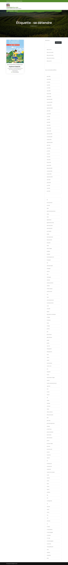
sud (47, 497)
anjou (48, 216)
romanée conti (49, 463)
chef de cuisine (49, 291)
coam (48, 297)
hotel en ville (49, 366)
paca (47, 417)
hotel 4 (48, 357)
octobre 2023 (49, 173)
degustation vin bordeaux (51, 314)
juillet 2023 (49, 182)
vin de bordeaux (49, 529)
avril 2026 (48, 87)
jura (47, 368)
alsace (48, 214)
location (48, 380)
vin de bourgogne (50, 532)
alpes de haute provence (51, 211)
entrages (48, 317)
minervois (48, 406)
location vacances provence (52, 383)
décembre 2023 (49, 168)
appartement (49, 219)
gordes (48, 340)
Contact (16, 10)
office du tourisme (50, 414)
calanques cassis (50, 265)
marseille (48, 403)
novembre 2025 (49, 102)
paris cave (48, 420)
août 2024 (48, 145)
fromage (48, 325)
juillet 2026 (49, 79)
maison (48, 400)
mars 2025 (48, 125)
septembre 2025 (50, 108)
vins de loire (49, 543)
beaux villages (49, 248)
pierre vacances (49, 437)
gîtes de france (49, 337)
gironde (48, 328)
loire (47, 388)
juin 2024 (48, 151)
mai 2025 (48, 119)
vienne (48, 512)
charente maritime (50, 282)
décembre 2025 (49, 99)
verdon (48, 509)
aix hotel (48, 205)
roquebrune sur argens (51, 472)
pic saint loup (49, 429)
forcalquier (49, 320)
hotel (48, 354)
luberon (48, 394)
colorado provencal (50, 302)
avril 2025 (48, 122)
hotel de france (49, 363)
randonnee (49, 454)
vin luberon (49, 535)
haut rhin (48, 345)
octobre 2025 (49, 105)
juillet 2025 (49, 113)
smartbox (48, 492)
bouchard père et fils (50, 257)
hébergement (49, 348)
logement (48, 386)
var (47, 503)
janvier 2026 (49, 96)
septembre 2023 (50, 176)
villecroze (48, 520)
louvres (48, 391)
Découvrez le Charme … (51, 58)
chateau (48, 285)
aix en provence (49, 202)
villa (47, 515)
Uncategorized (49, 500)
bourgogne (49, 259)
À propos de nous (10, 10)
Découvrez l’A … (49, 49)
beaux (48, 245)
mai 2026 (48, 85)
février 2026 (49, 93)
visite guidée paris (50, 546)
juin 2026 (48, 82)
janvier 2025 (49, 130)
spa (47, 495)
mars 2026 (48, 90)
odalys (48, 409)
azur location (49, 231)
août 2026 (48, 76)
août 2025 (48, 110)
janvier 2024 (49, 165)
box (47, 262)
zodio (48, 558)
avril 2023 (48, 191)
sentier (48, 486)
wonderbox (49, 555)
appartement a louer (50, 222)
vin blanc (48, 526)
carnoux (48, 271)
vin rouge (48, 538)
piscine (48, 440)
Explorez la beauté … (15, 66)
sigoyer (48, 489)
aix (47, 199)
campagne (48, 268)
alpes (48, 208)
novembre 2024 (49, 136)
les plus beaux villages (51, 377)
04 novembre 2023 (11, 64)
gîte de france (49, 334)
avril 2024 (48, 156)
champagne (49, 277)
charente (48, 280)
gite (47, 331)
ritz (47, 460)
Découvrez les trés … (50, 55)
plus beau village (50, 443)
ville (47, 518)
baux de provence (50, 237)
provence (48, 446)
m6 (47, 397)
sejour (48, 483)
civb (47, 294)
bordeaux (48, 251)
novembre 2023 (49, 171)
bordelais (48, 254)
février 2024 (49, 162)
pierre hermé (49, 434)
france (48, 323)
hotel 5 (48, 360)
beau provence (49, 239)
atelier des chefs (50, 225)
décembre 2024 (49, 133)
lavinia (48, 374)
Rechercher (47, 40)
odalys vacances (50, 411)
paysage (48, 426)
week (48, 549)
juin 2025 (48, 116)
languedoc (48, 371)
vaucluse (48, 506)
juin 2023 (48, 185)
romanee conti (49, 466)
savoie (48, 480)
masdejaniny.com (12, 7)
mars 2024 (48, 159)
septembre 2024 (50, 142)
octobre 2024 (49, 139)
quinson (48, 452)
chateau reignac (49, 288)
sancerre (48, 477)
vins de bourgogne (50, 541)
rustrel (48, 475)
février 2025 (49, 128)
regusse (48, 457)
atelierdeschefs (49, 228)
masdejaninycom (19, 64)
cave (47, 274)
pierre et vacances (50, 432)
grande (48, 343)
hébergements (49, 351)
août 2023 (48, 179)
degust (48, 311)
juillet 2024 (49, 148)
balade (48, 234)
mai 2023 (48, 188)
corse (48, 305)
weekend (48, 552)
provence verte (49, 449)
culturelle (48, 308)
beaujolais (48, 242)
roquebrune (49, 469)
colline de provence (50, 300)
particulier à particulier (51, 423)
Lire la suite (15, 51)
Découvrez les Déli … (50, 52)
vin (47, 523)
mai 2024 (48, 153)
